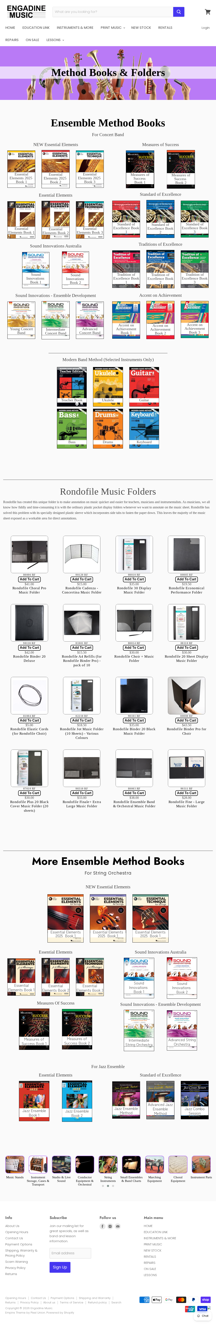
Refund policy (97, 1302)
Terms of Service (71, 1302)
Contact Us (14, 1238)
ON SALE (32, 39)
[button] (102, 1186)
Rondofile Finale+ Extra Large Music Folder (82, 804)
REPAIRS (12, 39)
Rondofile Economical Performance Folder (186, 590)
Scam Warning (16, 1261)
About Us (12, 1226)
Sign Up (60, 1267)
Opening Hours (16, 1232)
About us (49, 1302)
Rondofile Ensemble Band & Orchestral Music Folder (134, 804)
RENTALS (165, 27)
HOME (10, 27)
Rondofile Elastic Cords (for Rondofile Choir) (29, 731)
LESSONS (53, 39)
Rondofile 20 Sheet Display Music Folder (187, 658)
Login (206, 27)
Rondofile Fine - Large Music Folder (187, 804)
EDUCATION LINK (36, 27)
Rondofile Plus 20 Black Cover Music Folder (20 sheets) (29, 806)
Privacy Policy (15, 1268)
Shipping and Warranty (95, 1298)
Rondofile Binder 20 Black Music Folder (134, 731)
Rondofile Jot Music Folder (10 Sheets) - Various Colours (82, 733)
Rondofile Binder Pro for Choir (187, 731)
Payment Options (18, 1244)
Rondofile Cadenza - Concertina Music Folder (82, 590)
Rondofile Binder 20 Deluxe (29, 658)
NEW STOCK (141, 27)
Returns (11, 1274)
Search (116, 1302)
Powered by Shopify (60, 1313)
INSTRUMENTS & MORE (75, 27)
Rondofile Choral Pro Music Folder (29, 590)
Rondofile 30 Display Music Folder (134, 590)
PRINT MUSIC (111, 27)
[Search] (178, 12)
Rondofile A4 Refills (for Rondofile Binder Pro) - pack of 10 (82, 660)
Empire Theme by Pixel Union (25, 1313)
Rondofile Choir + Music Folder (134, 658)
